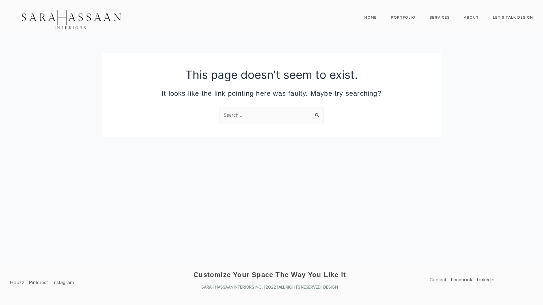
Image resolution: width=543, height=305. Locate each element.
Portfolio (403, 17)
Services (440, 17)
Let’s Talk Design (513, 17)
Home (370, 17)
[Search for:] (271, 115)
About (471, 17)
